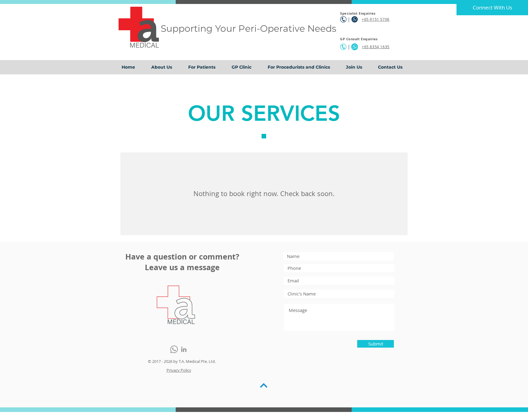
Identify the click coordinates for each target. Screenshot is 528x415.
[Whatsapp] (174, 349)
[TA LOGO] (175, 304)
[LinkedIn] (184, 349)
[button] (205, 67)
